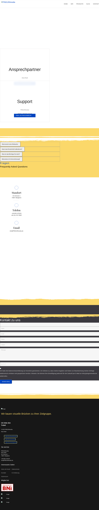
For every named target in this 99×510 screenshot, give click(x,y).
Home (66, 4)
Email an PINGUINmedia (24, 115)
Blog (88, 4)
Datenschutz (15, 469)
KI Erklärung (15, 473)
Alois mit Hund (5, 469)
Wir (72, 4)
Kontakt (96, 4)
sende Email (6, 381)
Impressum (4, 476)
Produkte (79, 4)
